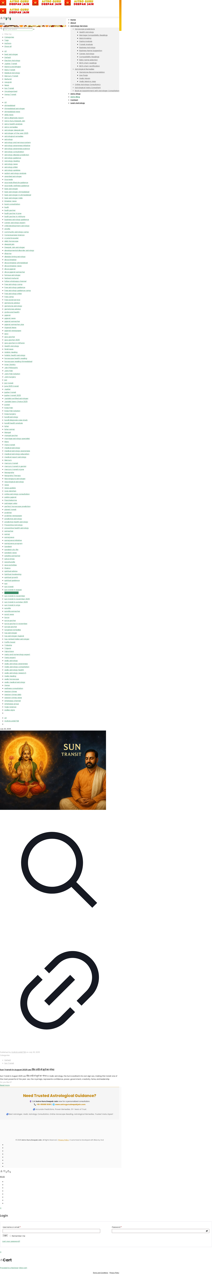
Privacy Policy (63, 1140)
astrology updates (12, 170)
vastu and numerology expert (17, 654)
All (5, 51)
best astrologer (11, 54)
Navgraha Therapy (12, 475)
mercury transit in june (14, 469)
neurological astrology (14, 481)
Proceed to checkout (9, 1268)
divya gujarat (10, 269)
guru (6, 333)
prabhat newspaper (13, 515)
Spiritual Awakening (12, 574)
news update (10, 488)
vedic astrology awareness (16, 663)
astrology (8, 139)
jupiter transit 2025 (12, 395)
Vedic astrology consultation (16, 667)
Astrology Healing (12, 161)
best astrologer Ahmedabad (16, 192)
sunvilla (7, 608)
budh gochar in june (12, 213)
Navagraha (9, 472)
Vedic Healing (10, 676)
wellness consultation (13, 688)
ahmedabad (9, 105)
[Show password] (207, 1231)
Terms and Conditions (100, 1273)
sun (5, 583)
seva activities (10, 565)
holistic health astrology (14, 355)
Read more (5, 1085)
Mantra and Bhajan (12, 66)
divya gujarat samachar (14, 272)
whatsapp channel (12, 700)
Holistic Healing (10, 352)
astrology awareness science (17, 148)
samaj (7, 534)
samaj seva (9, 537)
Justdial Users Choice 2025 (15, 401)
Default (7, 57)
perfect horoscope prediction (17, 506)
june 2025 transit (11, 386)
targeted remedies (12, 630)
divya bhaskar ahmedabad (16, 263)
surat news (9, 614)
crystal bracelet (11, 238)
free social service (12, 300)
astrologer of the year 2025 (16, 133)
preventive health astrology (16, 528)
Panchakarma (10, 500)
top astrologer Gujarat (14, 636)
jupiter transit (10, 392)
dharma (7, 253)
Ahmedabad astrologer (14, 108)
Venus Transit (10, 94)
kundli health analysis (13, 423)
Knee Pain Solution (12, 411)
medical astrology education (16, 454)
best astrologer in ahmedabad (17, 195)
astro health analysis (13, 124)
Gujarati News (10, 327)
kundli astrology (11, 417)
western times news (13, 697)
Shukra (7, 568)
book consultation (12, 204)
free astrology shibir (13, 293)
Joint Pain (8, 370)
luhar (6, 426)
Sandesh (8, 546)
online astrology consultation (17, 494)
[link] (33, 29)
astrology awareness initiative (17, 145)
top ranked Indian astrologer (16, 639)
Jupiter (7, 389)
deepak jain (9, 244)
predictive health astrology (16, 522)
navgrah (8, 82)
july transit (8, 383)
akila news (8, 114)
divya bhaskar (10, 259)
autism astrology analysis (15, 173)
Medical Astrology (12, 73)
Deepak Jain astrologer (14, 247)
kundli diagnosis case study (16, 420)
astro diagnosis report (14, 118)
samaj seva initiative (13, 540)
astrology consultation (14, 151)
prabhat (8, 512)
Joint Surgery (10, 377)
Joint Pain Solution (12, 374)
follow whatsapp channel (15, 281)
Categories (9, 37)
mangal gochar (11, 435)
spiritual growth (11, 577)
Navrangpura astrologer (15, 478)
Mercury (8, 460)
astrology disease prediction (16, 155)
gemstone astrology (13, 306)
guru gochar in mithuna (14, 343)
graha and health (11, 312)
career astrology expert (14, 222)
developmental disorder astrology (19, 250)
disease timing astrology (15, 256)
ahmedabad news (12, 111)
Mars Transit (9, 70)
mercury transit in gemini (15, 466)
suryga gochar (10, 626)
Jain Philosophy (11, 367)
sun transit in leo (11, 593)
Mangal (7, 432)
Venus (7, 685)
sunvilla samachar (12, 611)
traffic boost (9, 642)
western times (10, 691)
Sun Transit (9, 88)
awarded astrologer (13, 176)
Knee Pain (8, 407)
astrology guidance (12, 158)
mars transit (9, 444)
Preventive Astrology (13, 525)
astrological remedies (13, 136)
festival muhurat (11, 278)
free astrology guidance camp (17, 290)
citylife (7, 229)
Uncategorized (10, 91)
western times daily (12, 694)
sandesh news (10, 552)
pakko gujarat (10, 497)
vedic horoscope (11, 679)
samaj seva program (13, 543)
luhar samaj (9, 429)
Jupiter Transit (10, 63)
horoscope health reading (15, 358)
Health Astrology (11, 346)
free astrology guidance (14, 287)
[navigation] (106, 1260)
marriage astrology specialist (17, 438)
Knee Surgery (10, 414)
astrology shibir (11, 167)
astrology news (11, 164)
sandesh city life (11, 549)
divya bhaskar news (13, 266)
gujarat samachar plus (14, 324)
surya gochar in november (15, 623)
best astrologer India (13, 198)
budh (6, 207)
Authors (7, 43)
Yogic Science (10, 707)
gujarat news (10, 318)
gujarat (7, 315)
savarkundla (9, 562)
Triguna (7, 648)
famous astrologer (12, 275)
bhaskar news (10, 201)
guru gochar (9, 337)
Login (5, 1235)
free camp (9, 296)
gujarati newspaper (12, 330)
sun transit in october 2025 (16, 602)
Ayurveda (8, 179)
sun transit (9, 586)
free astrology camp (13, 284)
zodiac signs (9, 710)
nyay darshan (10, 491)
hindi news (8, 349)
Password (117, 1227)
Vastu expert (10, 657)
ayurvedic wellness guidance (16, 185)
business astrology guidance (16, 219)
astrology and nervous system (17, 142)
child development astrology (16, 225)
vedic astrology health (14, 670)
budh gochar (10, 210)
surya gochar (10, 620)
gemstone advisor (12, 303)
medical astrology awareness (17, 451)
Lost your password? (11, 1241)
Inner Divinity (10, 364)
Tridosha (8, 645)
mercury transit (11, 463)
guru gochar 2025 (12, 340)
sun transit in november (14, 596)
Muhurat (8, 79)
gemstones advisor (12, 309)
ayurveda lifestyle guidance (16, 182)
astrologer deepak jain (14, 130)
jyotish (7, 404)
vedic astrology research (15, 673)
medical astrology (12, 448)
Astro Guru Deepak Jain (14, 121)
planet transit (10, 509)
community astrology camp (16, 232)
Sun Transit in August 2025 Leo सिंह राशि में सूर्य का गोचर (27, 1069)
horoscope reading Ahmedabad (18, 361)
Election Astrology (12, 60)
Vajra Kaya (9, 651)
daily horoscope (11, 241)
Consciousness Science (14, 235)
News (6, 85)
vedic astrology (11, 660)
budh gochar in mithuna (14, 216)
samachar (8, 531)
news (6, 485)
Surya (6, 617)
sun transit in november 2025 (17, 599)
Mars (6, 441)
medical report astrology (15, 457)
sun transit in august (13, 589)
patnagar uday (10, 503)
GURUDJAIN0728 (11, 721)
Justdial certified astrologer (16, 398)
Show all (7, 46)
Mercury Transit (11, 76)
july (5, 380)
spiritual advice (10, 571)
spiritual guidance (12, 580)
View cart (23, 1268)
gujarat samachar (12, 321)
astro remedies (11, 127)
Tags (6, 40)
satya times (9, 559)
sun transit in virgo (12, 605)
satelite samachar (12, 556)
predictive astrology (13, 518)
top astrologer (10, 633)
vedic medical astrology (14, 682)
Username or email (12, 1227)
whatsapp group (11, 704)
